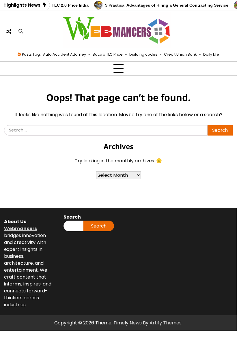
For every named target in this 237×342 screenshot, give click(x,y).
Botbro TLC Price (108, 54)
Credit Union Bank (180, 54)
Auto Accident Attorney (64, 54)
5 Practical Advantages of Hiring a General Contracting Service (164, 5)
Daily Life (211, 54)
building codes (143, 54)
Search (99, 226)
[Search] (20, 31)
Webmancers (20, 228)
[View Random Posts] (8, 31)
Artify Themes (166, 323)
